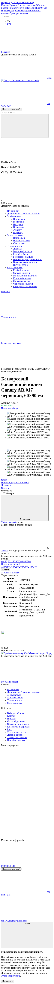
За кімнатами (14, 216)
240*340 (32, 566)
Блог (38, 8)
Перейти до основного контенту (17, 2)
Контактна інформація (24, 8)
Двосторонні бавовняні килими (23, 213)
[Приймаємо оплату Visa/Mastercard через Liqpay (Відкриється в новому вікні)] (26, 653)
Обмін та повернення (18, 724)
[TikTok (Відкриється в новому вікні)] (23, 791)
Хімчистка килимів (17, 737)
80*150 (12, 561)
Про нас (13, 5)
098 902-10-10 (8, 866)
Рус (9, 23)
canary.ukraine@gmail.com (14, 920)
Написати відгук (9, 408)
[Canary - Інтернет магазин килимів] (16, 645)
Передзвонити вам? (11, 109)
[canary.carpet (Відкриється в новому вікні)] (23, 768)
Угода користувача (16, 732)
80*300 (16, 562)
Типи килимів (14, 246)
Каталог (5, 5)
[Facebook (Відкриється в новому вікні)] (23, 814)
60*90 (4, 561)
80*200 (19, 561)
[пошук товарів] (25, 126)
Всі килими (13, 211)
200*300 (23, 566)
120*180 (5, 566)
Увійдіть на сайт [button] (9, 522)
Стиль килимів (14, 267)
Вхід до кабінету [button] (15, 713)
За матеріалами (15, 235)
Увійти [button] (4, 550)
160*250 (14, 566)
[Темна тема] (7, 16)
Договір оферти (22, 10)
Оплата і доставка (27, 5)
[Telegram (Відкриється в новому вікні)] (23, 837)
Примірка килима (19, 13)
